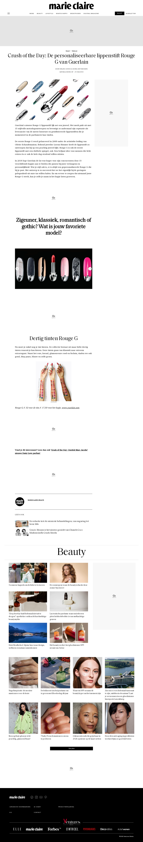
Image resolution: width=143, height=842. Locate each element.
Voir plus (72, 748)
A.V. (10, 812)
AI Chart (37, 807)
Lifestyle (49, 13)
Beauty (40, 13)
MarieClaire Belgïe (36, 500)
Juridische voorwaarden (19, 807)
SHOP (119, 13)
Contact (37, 812)
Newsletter (131, 13)
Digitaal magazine (91, 13)
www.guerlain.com (70, 407)
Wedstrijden (75, 13)
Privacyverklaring (66, 807)
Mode (32, 13)
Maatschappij (61, 13)
